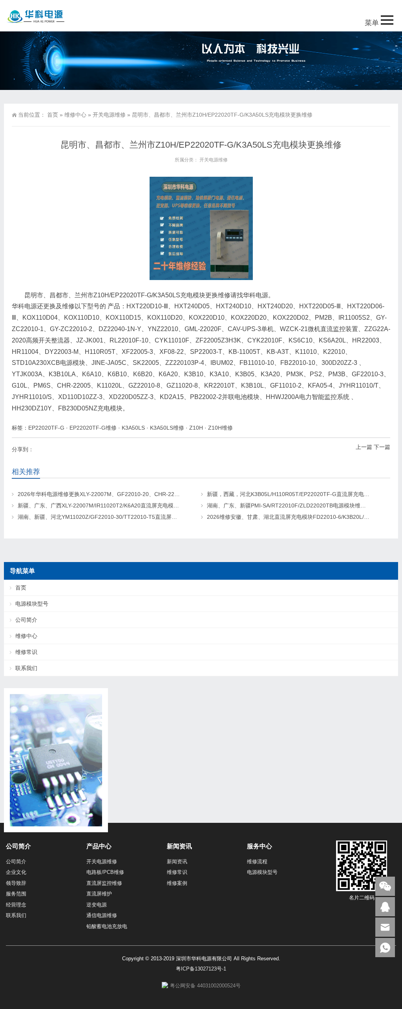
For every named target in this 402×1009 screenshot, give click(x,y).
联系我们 (26, 668)
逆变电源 (96, 905)
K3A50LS (133, 428)
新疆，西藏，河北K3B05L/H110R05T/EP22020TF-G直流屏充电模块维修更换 (302, 494)
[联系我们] (385, 906)
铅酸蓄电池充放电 (106, 926)
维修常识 (26, 652)
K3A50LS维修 (167, 428)
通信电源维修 (101, 915)
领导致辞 (16, 883)
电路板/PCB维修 (105, 872)
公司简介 (26, 620)
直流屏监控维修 (104, 883)
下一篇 (382, 447)
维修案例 (177, 883)
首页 (52, 115)
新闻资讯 (177, 861)
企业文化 (16, 872)
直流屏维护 (99, 894)
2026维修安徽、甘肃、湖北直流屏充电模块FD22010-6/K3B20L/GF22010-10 (301, 517)
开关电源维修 (109, 115)
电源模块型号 (31, 604)
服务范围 (16, 894)
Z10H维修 (220, 428)
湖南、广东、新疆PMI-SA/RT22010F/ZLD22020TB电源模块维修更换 (292, 505)
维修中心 (75, 115)
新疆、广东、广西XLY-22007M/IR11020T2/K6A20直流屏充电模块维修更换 (109, 505)
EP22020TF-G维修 (93, 428)
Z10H (196, 428)
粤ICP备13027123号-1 (201, 969)
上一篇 (364, 447)
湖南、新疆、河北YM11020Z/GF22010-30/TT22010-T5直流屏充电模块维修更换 (117, 517)
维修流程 (257, 861)
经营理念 (16, 905)
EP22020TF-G (46, 428)
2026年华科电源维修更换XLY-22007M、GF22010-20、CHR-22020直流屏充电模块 (120, 494)
